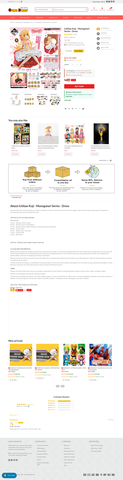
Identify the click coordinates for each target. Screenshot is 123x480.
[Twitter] (107, 1)
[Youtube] (111, 1)
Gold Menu (78, 51)
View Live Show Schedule (75, 75)
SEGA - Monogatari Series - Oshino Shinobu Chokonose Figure (48, 147)
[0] (65, 108)
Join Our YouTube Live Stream (23, 284)
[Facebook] (109, 1)
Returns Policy (105, 42)
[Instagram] (113, 1)
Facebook (82, 72)
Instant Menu (26, 22)
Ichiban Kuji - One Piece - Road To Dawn (21, 147)
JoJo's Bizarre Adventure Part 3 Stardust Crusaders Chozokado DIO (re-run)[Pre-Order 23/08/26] (100, 147)
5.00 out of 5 (30, 404)
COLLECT (14, 1)
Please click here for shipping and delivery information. (33, 256)
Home (12, 22)
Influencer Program (69, 457)
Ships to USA (104, 47)
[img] (14, 420)
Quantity (66, 64)
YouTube (89, 72)
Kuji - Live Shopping (36, 22)
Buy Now (14, 380)
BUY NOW (15, 154)
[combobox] (69, 9)
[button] (68, 34)
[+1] (79, 108)
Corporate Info (68, 462)
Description (16, 197)
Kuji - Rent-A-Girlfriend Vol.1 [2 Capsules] (73, 147)
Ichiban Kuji (18, 22)
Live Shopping (105, 28)
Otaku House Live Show (49, 22)
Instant (69, 51)
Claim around (73, 60)
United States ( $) (98, 2)
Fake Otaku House (69, 460)
